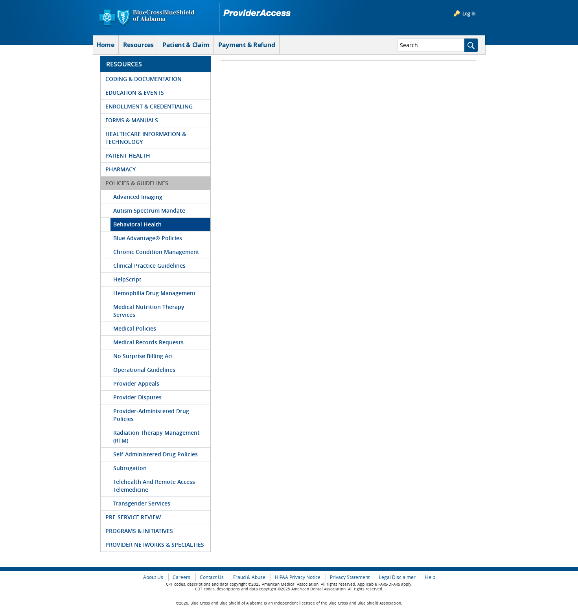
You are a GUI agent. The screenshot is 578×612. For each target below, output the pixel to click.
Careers (181, 577)
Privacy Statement (350, 577)
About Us (153, 577)
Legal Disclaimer (397, 577)
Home (105, 44)
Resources (138, 44)
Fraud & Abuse (249, 577)
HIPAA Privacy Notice (297, 577)
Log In (468, 13)
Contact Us (212, 577)
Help (430, 577)
